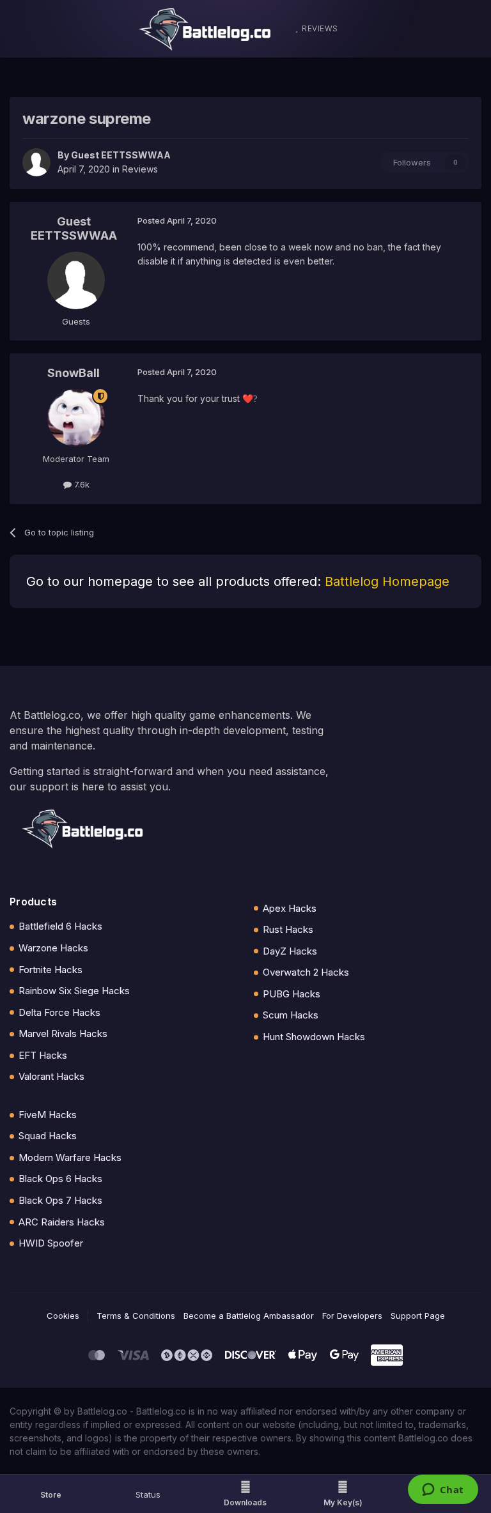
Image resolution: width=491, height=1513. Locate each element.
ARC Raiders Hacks (62, 1222)
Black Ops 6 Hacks (60, 1178)
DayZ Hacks (290, 951)
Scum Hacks (290, 1015)
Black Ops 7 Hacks (60, 1200)
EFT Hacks (43, 1055)
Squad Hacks (48, 1136)
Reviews (140, 169)
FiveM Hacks (48, 1115)
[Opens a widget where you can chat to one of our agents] (442, 1491)
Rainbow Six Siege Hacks (74, 991)
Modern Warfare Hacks (70, 1157)
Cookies (63, 1315)
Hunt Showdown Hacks (314, 1037)
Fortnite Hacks (50, 970)
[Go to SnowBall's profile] (76, 418)
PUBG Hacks (291, 994)
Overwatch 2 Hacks (306, 972)
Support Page (418, 1315)
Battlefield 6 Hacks (60, 926)
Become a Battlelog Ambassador (248, 1315)
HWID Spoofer (51, 1243)
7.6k (81, 484)
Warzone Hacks (53, 948)
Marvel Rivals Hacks (63, 1033)
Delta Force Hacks (59, 1012)
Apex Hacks (289, 908)
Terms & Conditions (136, 1315)
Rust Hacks (288, 929)
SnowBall (73, 373)
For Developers (352, 1315)
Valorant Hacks (51, 1076)
